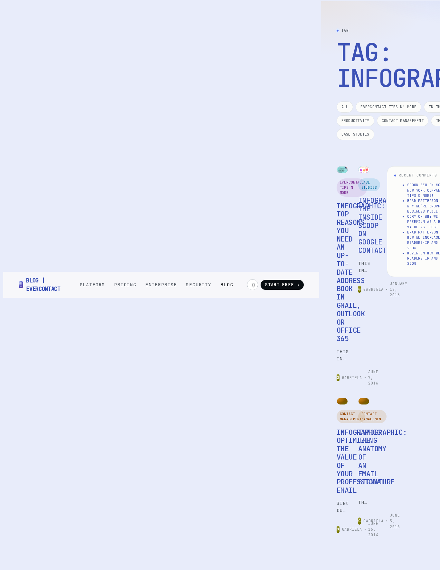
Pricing (125, 284)
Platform (92, 284)
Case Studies (355, 134)
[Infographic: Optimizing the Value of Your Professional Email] (342, 401)
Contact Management (403, 120)
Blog (226, 284)
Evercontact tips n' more (388, 106)
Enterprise (161, 284)
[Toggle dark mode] (252, 284)
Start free (282, 285)
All (345, 106)
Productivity (355, 120)
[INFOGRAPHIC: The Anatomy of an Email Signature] (363, 401)
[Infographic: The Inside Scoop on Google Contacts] (363, 169)
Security (198, 284)
